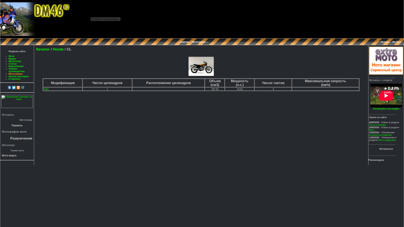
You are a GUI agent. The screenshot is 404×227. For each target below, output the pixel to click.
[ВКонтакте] (9, 87)
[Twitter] (14, 87)
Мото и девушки (387, 140)
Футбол (396, 42)
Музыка (385, 42)
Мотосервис (199, 42)
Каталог (43, 49)
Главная (184, 42)
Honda (58, 49)
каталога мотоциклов (380, 135)
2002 (46, 89)
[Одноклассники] (18, 87)
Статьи (13, 63)
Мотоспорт (15, 61)
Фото (12, 56)
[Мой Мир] (23, 87)
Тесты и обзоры (377, 125)
